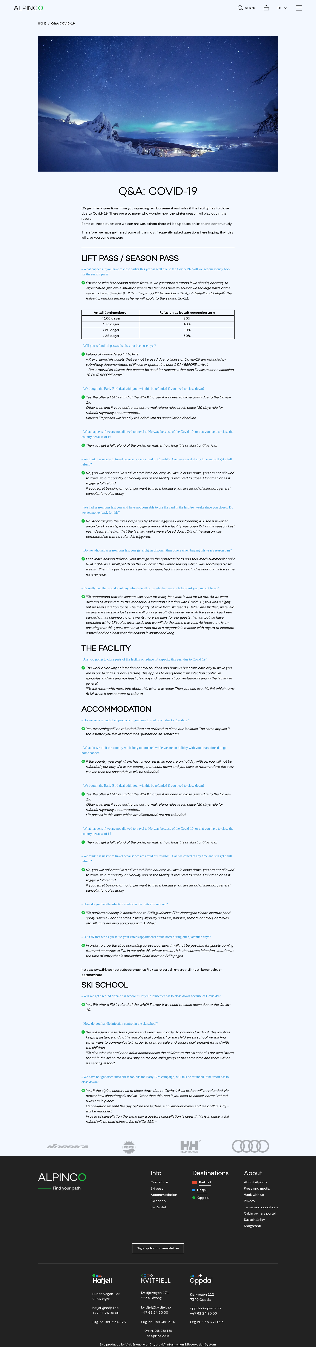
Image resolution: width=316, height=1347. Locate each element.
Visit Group (134, 1344)
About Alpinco (255, 1182)
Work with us (254, 1194)
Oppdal (203, 1197)
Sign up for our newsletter (158, 1248)
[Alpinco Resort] (28, 8)
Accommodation (164, 1194)
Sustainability (254, 1219)
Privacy (249, 1201)
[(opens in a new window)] (67, 1146)
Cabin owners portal (260, 1213)
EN (280, 8)
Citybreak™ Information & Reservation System (182, 1344)
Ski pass (157, 1188)
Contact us (160, 1182)
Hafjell (202, 1190)
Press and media (257, 1188)
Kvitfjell (205, 1182)
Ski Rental (158, 1207)
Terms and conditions (261, 1207)
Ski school (158, 1201)
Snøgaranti (252, 1226)
